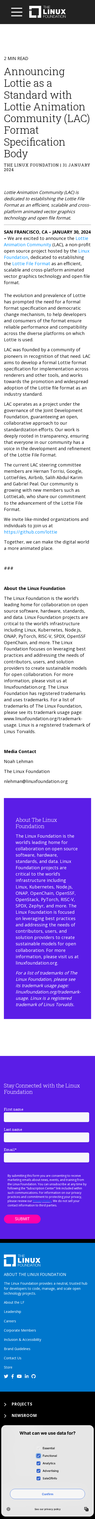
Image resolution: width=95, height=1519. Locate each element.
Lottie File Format (31, 263)
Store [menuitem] (8, 1367)
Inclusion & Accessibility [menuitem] (22, 1339)
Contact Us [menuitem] (12, 1358)
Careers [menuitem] (10, 1321)
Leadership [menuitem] (12, 1311)
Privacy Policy (42, 1201)
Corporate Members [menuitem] (20, 1330)
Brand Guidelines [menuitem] (17, 1348)
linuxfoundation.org (36, 963)
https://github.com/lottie (30, 532)
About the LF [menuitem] (14, 1302)
